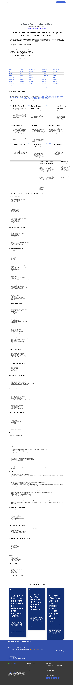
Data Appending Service (35, 97)
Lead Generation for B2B (57, 97)
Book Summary (14, 620)
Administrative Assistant (59, 96)
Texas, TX (55, 73)
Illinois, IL (21, 73)
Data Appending (20, 144)
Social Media (17, 126)
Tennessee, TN (55, 71)
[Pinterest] (56, 678)
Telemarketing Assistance (41, 98)
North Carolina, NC (45, 73)
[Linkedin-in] (52, 678)
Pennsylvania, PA (44, 83)
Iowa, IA (21, 77)
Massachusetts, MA (32, 69)
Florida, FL (11, 85)
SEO (48, 98)
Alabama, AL (11, 69)
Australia (30, 649)
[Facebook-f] (47, 678)
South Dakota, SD (56, 69)
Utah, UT (54, 75)
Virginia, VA (55, 79)
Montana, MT (31, 79)
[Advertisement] (36, 11)
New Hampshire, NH (32, 85)
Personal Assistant (20, 97)
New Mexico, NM (44, 69)
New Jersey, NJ (31, 87)
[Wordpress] (54, 678)
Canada (34, 649)
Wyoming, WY (55, 87)
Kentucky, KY (22, 81)
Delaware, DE (11, 83)
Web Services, (34, 98)
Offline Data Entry (27, 97)
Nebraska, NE (31, 81)
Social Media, (30, 98)
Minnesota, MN (31, 73)
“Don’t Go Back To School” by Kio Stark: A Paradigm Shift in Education (35, 602)
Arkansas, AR (11, 75)
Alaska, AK (11, 71)
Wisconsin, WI (55, 85)
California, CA (11, 77)
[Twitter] (49, 678)
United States (38, 649)
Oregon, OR (44, 81)
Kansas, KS (21, 79)
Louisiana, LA (22, 83)
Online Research (52, 96)
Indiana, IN (21, 75)
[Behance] (59, 678)
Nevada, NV (31, 83)
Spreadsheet (50, 97)
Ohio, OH (43, 77)
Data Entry (36, 126)
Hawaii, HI (21, 69)
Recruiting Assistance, (45, 96)
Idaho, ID (21, 71)
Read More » (32, 626)
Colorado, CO (11, 79)
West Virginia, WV (56, 83)
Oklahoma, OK (44, 79)
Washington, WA (56, 81)
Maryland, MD (22, 87)
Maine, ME (21, 85)
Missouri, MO (31, 77)
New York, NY (44, 71)
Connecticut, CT (12, 81)
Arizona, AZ (11, 73)
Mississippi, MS (31, 75)
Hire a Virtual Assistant (12, 672)
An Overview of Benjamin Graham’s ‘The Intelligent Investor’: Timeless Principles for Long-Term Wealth (55, 607)
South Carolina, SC (45, 87)
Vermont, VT (55, 77)
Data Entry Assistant (13, 97)
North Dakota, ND (45, 75)
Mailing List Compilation (43, 97)
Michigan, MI (31, 71)
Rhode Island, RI (44, 85)
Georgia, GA (11, 87)
